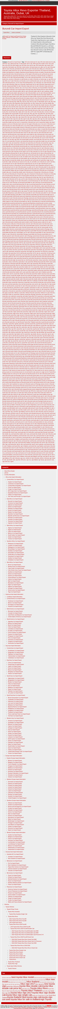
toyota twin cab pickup (42, 387)
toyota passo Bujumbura (8, 354)
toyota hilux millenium (13, 292)
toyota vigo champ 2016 (34, 392)
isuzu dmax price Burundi (13, 129)
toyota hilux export (6, 282)
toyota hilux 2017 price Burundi (27, 246)
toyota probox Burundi (20, 363)
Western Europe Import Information (16, 832)
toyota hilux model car (7, 294)
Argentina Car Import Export (15, 621)
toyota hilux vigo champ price (23, 332)
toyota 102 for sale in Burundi (21, 189)
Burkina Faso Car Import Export (16, 566)
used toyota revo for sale (11, 453)
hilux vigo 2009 (39, 113)
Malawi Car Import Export (15, 512)
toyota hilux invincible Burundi (23, 291)
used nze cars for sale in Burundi (39, 415)
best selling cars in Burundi (43, 68)
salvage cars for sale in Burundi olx (18, 180)
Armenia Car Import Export (15, 720)
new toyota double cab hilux (26, 139)
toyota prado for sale (43, 358)
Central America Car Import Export (16, 598)
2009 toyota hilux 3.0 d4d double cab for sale (21, 63)
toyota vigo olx (13, 397)
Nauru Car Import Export (14, 880)
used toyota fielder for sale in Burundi (40, 427)
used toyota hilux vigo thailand (35, 446)
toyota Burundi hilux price (8, 208)
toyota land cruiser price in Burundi (37, 348)
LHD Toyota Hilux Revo (15, 922)
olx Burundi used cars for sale (14, 156)
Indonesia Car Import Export (15, 701)
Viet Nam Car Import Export (15, 715)
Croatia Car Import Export (15, 808)
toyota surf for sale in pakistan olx (10, 384)
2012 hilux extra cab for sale (28, 65)
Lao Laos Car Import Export (15, 703)
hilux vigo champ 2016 (32, 117)
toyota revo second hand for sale (27, 372)
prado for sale (47, 167)
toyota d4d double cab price (32, 225)
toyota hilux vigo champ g (8, 332)
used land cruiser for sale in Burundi (19, 413)
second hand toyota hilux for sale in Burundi (39, 184)
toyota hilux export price (18, 282)
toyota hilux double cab (12, 267)
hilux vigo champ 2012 (21, 117)
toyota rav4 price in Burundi (17, 368)
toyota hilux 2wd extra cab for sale (16, 248)
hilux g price (28, 108)
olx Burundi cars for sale (37, 153)
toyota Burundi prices (49, 211)
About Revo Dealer (9, 471)
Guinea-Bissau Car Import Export (17, 577)
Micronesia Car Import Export (14, 873)
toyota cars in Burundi (17, 220)
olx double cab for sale (28, 156)
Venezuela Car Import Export (15, 643)
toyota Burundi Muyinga (25, 210)
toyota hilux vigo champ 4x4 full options (44, 330)
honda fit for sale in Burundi (26, 120)
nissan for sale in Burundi (42, 148)
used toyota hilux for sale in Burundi (45, 435)
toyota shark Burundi (21, 377)
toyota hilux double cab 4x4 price (19, 270)
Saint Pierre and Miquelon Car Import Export (20, 615)
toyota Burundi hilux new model (45, 206)
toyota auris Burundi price (48, 196)
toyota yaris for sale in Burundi (14, 403)
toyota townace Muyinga (14, 387)
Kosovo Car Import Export (15, 815)
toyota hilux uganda (13, 323)
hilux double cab (7, 979)
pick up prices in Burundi (13, 165)
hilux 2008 (16, 101)
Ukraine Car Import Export (15, 777)
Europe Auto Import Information (14, 755)
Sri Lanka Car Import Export (15, 692)
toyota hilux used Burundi (36, 323)
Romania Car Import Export (15, 771)
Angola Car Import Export (15, 482)
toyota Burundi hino (20, 208)
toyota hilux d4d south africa (40, 263)
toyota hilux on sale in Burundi (18, 298)
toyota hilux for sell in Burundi (9, 289)
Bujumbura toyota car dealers (36, 72)
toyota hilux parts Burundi (32, 298)
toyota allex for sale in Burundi (45, 191)
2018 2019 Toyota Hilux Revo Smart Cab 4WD (24, 943)
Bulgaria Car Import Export (15, 762)
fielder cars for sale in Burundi (40, 93)
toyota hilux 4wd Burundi (24, 249)
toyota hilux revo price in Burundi (33, 308)
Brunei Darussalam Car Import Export (18, 697)
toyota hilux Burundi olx (22, 258)
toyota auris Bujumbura (25, 196)
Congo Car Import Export (14, 489)
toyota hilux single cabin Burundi (38, 315)
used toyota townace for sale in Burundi (22, 454)
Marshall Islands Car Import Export (17, 879)
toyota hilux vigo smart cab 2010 (36, 341)
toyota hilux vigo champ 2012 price (10, 330)
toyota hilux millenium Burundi (26, 292)
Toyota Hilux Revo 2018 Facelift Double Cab (22, 928)
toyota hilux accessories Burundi (24, 255)
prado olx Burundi (29, 168)
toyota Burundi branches (16, 203)
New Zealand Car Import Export (16, 858)
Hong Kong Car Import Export (16, 664)
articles (6, 472)
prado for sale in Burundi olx (17, 168)
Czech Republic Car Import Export (17, 764)
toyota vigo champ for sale (13, 394)
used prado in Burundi (12, 418)
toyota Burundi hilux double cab (13, 206)
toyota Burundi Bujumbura (29, 203)
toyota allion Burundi (19, 192)
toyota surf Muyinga (35, 384)
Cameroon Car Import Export (15, 483)
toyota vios (9, 399)
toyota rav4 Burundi (41, 366)
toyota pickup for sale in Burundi (46, 354)
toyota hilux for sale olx (48, 287)
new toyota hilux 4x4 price (13, 141)
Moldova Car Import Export (15, 767)
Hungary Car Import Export (15, 766)
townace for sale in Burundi (18, 187)
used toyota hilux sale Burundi (28, 441)
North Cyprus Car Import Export (16, 738)
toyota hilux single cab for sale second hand (34, 313)
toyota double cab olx (47, 227)
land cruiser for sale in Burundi (38, 132)
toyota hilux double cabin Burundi (14, 277)
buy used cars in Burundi (29, 75)
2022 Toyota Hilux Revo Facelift (17, 920)
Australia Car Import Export (15, 856)
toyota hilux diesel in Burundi (34, 265)
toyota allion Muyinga (9, 194)
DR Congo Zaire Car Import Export (17, 491)
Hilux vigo (32, 113)
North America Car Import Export (15, 608)
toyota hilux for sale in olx (36, 287)
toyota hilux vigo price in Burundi (28, 339)
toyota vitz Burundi (28, 399)
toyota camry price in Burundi (41, 217)
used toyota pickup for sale (20, 449)
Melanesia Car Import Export (14, 861)
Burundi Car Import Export (15, 28)
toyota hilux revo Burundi (12, 306)
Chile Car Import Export (14, 627)
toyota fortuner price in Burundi (15, 237)
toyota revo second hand (12, 372)
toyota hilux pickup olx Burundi (38, 303)
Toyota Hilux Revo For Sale (25, 306)
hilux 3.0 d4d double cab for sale (42, 101)
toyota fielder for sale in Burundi (43, 232)
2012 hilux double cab (15, 65)
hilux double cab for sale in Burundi (29, 105)
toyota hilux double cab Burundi (35, 270)
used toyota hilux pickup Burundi (43, 439)
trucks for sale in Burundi (41, 403)
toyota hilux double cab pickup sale (40, 273)
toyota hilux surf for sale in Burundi (10, 320)
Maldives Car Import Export (15, 687)
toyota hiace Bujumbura (19, 239)
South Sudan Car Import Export (16, 535)
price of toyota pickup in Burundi (10, 175)
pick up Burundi (26, 163)
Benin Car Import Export (14, 564)
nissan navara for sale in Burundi (15, 149)
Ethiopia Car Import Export (15, 508)
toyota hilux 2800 (39, 246)
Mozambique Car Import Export (16, 549)
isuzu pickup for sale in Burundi (18, 130)
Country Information (9, 474)
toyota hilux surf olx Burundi (40, 320)
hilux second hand (10, 111)
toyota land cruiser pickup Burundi (26, 346)
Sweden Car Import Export (15, 796)
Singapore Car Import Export (15, 710)
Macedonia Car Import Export (16, 817)
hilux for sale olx (11, 108)
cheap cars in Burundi (19, 84)
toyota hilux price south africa (40, 304)
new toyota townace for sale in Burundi (23, 144)
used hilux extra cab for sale (40, 409)
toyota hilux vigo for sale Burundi (10, 335)
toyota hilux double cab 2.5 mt (26, 267)
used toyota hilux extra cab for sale (26, 435)
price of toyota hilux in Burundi (38, 172)
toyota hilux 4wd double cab (37, 249)
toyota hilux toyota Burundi (41, 322)
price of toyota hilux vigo (20, 174)
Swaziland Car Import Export (15, 556)
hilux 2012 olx (30, 101)
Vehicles (6, 904)
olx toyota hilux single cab (45, 160)
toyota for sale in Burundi (13, 236)
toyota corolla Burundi (15, 222)
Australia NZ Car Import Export (15, 854)
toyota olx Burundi (39, 353)
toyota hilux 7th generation (8, 255)
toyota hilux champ (37, 260)
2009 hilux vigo (6, 63)
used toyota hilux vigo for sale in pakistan (33, 444)
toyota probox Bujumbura (8, 363)
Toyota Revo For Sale (31, 370)
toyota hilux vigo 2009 (46, 325)
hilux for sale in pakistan (23, 979)
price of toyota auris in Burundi (36, 170)
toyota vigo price (22, 397)
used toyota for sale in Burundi (39, 428)
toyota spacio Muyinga (37, 378)
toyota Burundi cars (15, 205)
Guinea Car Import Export (15, 575)
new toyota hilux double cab (40, 141)
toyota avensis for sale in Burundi (22, 199)
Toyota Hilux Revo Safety (16, 954)
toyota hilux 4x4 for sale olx (33, 253)
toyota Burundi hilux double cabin (29, 206)
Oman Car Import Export (14, 740)
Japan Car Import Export (14, 666)
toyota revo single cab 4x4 (42, 372)
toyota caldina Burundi (40, 215)
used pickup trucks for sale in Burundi (16, 416)
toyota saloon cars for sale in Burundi (42, 375)
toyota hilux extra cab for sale (33, 284)
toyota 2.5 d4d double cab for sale (15, 191)
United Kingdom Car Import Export (17, 798)
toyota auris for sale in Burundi (9, 198)
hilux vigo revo (41, 118)
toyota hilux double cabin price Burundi (37, 279)
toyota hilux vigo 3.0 (21, 329)
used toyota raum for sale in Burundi (39, 451)
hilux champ (36, 103)
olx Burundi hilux (47, 153)
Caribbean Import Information (14, 596)
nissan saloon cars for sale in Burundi (28, 151)
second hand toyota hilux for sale (20, 184)
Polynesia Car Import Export (14, 887)
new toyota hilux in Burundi (18, 143)
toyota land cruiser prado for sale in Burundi (17, 348)
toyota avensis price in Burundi (38, 199)
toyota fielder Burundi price (47, 230)
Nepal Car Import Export (14, 689)
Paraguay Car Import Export (15, 636)
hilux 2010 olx (23, 101)
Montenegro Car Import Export (16, 821)
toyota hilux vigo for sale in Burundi (27, 335)
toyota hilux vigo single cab (19, 995)
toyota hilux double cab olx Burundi (22, 273)
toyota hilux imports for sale (36, 289)
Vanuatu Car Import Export (15, 870)
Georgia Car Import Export (15, 728)
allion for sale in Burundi (8, 68)
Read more (7, 57)
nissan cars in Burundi (12, 148)
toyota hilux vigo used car (15, 342)
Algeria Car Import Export (15, 527)
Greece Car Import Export (15, 812)
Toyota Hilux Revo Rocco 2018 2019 (20, 945)
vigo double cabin (11, 459)
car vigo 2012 (50, 79)
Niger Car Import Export (14, 584)
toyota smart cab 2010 (14, 378)
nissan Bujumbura (6, 146)
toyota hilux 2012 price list (22, 244)
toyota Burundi (6, 203)
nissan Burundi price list (36, 146)
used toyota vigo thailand (31, 456)
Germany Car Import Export (15, 840)
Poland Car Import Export (15, 769)
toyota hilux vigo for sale (47, 334)
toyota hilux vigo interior (14, 337)
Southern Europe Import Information (16, 800)
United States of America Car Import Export (19, 616)
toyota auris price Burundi (35, 198)
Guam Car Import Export (14, 875)
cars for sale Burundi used (32, 81)
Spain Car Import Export (14, 830)
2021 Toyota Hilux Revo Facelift (17, 919)
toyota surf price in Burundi (47, 384)
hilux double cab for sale (14, 105)
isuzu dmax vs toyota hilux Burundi (43, 129)
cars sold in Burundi (46, 82)
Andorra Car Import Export (15, 804)
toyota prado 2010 (9, 358)
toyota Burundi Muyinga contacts (40, 210)
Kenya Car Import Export (14, 510)
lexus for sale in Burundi (14, 137)
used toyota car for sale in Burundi (15, 423)
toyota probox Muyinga (32, 363)
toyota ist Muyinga (22, 344)
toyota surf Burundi (21, 382)
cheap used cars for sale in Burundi (35, 86)
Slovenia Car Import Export (15, 828)
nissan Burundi (15, 146)
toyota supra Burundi (10, 382)
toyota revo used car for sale (14, 373)
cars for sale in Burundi (45, 81)
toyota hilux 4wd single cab (27, 251)
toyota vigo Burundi (49, 391)
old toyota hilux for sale (16, 153)
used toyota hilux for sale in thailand (31, 437)
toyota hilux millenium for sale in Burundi (44, 292)
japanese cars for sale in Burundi (34, 130)
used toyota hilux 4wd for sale (9, 432)
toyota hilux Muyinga (30, 294)
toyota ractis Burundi (44, 363)
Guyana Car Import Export (15, 634)
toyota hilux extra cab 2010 (31, 282)
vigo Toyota (41, 459)
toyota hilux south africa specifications (37, 316)
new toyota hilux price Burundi (32, 143)
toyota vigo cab (6, 392)
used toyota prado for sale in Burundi (21, 451)
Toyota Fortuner (12, 968)
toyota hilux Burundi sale (48, 258)
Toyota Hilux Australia (14, 911)
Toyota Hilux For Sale (46, 284)
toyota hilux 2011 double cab (47, 242)
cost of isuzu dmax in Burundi (29, 87)
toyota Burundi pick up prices (24, 211)
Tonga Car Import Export (14, 898)
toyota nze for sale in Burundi (17, 353)
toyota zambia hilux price (28, 403)
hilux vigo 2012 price (21, 115)
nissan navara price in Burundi (30, 149)
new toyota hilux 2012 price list (41, 139)
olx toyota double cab (24, 158)
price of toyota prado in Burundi (26, 175)
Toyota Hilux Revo (13, 916)
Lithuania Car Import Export (15, 792)
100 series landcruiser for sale (32, 62)
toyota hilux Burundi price (35, 258)
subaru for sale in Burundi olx (33, 186)
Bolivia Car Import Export (14, 623)
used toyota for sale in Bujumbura (22, 428)
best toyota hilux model (23, 977)
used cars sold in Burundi (42, 406)
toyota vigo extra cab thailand (29, 396)
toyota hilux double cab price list (19, 275)
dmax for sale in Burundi (47, 89)
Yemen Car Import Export (14, 753)
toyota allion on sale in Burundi (22, 194)
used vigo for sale (47, 456)
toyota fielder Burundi (35, 230)
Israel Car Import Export (14, 731)
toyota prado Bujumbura (21, 358)
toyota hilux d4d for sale (46, 261)
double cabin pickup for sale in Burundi (23, 93)
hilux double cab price (44, 105)
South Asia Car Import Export (14, 676)
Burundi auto (48, 72)
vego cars (22, 458)
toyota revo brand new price (18, 370)
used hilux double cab (12, 409)
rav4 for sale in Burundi (26, 179)
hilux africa (9, 103)
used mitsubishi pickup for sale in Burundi (38, 413)
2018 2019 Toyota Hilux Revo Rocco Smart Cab (24, 948)
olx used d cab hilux (50, 161)
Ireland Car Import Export (14, 789)
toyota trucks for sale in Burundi (28, 387)
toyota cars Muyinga (28, 220)
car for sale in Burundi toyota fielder (15, 77)
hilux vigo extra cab (15, 118)
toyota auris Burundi (36, 196)
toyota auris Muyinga (23, 198)
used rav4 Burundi (22, 418)
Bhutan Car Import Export (15, 682)
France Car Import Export (14, 838)
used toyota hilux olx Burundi (27, 439)
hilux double (48, 103)
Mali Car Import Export (14, 581)
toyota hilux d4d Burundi (34, 261)
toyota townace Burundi (18, 385)
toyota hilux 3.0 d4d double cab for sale (35, 248)
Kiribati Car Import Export (14, 877)
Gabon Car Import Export (14, 494)
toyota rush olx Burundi (26, 375)
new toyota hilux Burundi (26, 141)
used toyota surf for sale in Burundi (44, 453)
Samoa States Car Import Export (16, 894)
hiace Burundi (10, 101)
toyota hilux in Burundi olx (8, 291)
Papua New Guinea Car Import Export (18, 867)
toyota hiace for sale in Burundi (43, 239)
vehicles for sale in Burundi (32, 458)
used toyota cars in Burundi (41, 425)
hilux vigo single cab (50, 118)
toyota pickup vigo (19, 356)
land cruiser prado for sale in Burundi (33, 134)
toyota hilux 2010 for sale (19, 242)
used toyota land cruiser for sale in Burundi (12, 447)
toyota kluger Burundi (32, 344)
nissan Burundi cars (25, 146)
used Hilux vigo (9, 411)
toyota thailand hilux (7, 385)
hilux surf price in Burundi (48, 111)
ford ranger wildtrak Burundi (23, 99)
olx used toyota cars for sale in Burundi (12, 163)
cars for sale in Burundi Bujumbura (24, 82)
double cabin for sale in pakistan (41, 91)
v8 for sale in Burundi (14, 458)
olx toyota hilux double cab (15, 160)
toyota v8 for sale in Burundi (12, 389)
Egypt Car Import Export (14, 529)
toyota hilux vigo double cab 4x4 (16, 334)
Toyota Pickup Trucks (12, 909)
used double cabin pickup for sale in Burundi (32, 408)
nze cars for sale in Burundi (44, 151)
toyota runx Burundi (26, 373)
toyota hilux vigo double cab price (33, 334)
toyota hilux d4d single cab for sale (23, 263)
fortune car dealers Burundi (37, 99)
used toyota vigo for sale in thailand (15, 456)
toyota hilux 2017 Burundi (13, 246)
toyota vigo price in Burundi (33, 397)
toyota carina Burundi (16, 218)
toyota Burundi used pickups (16, 215)
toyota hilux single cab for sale (30, 311)
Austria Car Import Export (14, 835)
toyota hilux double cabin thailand (46, 280)
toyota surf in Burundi (24, 384)
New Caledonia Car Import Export (17, 865)
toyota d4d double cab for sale (18, 225)
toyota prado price (46, 360)
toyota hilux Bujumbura (25, 256)
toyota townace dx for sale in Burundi (34, 385)
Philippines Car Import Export (16, 708)
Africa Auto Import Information (13, 477)
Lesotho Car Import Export (15, 545)
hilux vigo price (33, 118)
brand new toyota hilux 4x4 (35, 70)
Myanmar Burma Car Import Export (17, 706)
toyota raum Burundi (12, 365)
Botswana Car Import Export (15, 543)
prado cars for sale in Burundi (35, 167)
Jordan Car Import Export (14, 733)
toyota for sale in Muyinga (26, 236)
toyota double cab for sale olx (34, 227)
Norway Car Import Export (15, 794)
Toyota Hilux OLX (32, 296)
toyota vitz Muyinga (38, 399)
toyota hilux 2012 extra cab (9, 244)
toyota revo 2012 (34, 368)
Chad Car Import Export (14, 487)
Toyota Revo (6, 32)
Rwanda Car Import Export (15, 517)
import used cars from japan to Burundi (27, 124)
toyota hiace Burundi (30, 239)
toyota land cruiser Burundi (44, 344)
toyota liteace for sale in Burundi (37, 349)
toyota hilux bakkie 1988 (48, 255)
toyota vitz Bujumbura (18, 399)
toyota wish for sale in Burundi (24, 401)
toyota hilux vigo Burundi (33, 329)
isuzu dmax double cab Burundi (32, 125)
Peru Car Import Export (14, 637)
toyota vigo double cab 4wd (15, 396)
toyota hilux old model (22, 296)
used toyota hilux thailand (24, 442)
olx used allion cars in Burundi (37, 161)
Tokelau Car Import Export (15, 896)
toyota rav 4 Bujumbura (30, 366)
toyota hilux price (14, 304)
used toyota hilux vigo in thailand (20, 446)
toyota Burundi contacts (41, 205)
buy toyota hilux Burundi (17, 75)
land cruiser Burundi (15, 132)
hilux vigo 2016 (30, 115)
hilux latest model (35, 108)
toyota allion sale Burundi (13, 196)
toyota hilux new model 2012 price (44, 294)
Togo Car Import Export (14, 592)
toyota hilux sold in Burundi (20, 316)
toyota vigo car (14, 392)
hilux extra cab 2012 (11, 106)
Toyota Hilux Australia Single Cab (18, 914)
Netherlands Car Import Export (16, 847)
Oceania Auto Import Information (14, 851)
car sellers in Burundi (33, 79)
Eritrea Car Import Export (14, 506)
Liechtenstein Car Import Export (16, 842)
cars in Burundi (37, 82)
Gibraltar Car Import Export (15, 810)
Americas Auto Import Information (14, 594)
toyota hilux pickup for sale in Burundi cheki (17, 301)
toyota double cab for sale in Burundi (17, 227)
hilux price (35, 110)
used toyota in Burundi (49, 446)
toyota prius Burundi (33, 361)
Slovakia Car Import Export (15, 775)
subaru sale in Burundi (46, 186)
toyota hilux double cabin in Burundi (19, 279)
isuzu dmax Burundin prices (17, 125)
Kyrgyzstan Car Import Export (16, 652)
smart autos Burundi (20, 186)
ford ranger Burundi (35, 94)
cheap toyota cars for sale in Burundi (35, 84)
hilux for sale (31, 106)
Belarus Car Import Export (15, 760)
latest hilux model (44, 136)
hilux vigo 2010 (46, 113)
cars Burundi (22, 81)
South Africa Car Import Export (16, 554)
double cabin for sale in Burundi (25, 91)
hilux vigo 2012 (11, 115)
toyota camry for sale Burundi (14, 217)
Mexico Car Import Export (15, 602)
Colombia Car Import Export (15, 628)
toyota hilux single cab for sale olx (15, 313)
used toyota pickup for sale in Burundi (37, 449)
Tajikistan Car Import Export (15, 654)
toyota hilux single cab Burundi (14, 311)
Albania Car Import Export (15, 802)
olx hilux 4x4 (37, 156)
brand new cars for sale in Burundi (20, 70)
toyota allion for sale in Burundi (32, 192)
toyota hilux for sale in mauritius (21, 287)
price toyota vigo (34, 177)
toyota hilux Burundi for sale (9, 258)
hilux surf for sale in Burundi (34, 111)
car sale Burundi (23, 79)
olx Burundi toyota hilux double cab (18, 155)
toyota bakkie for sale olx (25, 201)
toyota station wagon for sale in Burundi (18, 380)
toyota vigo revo (44, 397)
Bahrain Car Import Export (15, 724)
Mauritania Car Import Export (15, 582)
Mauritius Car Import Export (15, 514)
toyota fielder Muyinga (22, 234)
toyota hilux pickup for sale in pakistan (38, 301)
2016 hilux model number (23, 67)
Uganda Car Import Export (15, 523)
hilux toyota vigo (25, 113)
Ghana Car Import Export (14, 573)
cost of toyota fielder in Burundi (44, 87)
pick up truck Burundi (24, 165)
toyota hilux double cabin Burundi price (31, 277)
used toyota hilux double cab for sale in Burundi (41, 434)
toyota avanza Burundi (47, 198)
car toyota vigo (42, 79)
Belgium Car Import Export (15, 836)
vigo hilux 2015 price (21, 459)
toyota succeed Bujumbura (34, 380)
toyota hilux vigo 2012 (27, 327)
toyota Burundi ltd (14, 210)
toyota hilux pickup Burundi (33, 299)
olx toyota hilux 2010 (35, 158)
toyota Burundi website (29, 215)
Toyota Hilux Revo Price (19, 308)
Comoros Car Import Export (15, 503)
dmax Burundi (37, 89)
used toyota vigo (37, 454)
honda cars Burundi (14, 120)
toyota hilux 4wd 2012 (12, 249)
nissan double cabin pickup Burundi (27, 148)
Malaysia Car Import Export (15, 705)
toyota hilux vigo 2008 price (34, 325)
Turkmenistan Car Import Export (16, 656)
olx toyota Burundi (13, 158)
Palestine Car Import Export (15, 742)
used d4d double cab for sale (14, 408)
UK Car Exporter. (39, 1008)
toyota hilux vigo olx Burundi (41, 337)
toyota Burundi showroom (25, 213)
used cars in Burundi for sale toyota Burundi (24, 406)
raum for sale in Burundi (45, 177)
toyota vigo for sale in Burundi (44, 396)
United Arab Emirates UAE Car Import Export (20, 751)
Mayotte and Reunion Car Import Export (18, 515)
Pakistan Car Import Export (15, 691)
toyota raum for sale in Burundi (25, 365)
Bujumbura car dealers (14, 72)
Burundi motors (10, 74)
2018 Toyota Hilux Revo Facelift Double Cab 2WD (25, 931)
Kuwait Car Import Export (14, 735)
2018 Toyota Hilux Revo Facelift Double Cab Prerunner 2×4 (28, 934)
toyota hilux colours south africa (10, 261)
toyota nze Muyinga (30, 353)
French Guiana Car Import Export (17, 632)
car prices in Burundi (14, 79)
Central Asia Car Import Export (15, 648)
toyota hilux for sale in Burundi (22, 285)
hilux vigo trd (5, 120)
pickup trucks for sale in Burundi (15, 167)
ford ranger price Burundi (49, 98)
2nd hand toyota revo (35, 67)
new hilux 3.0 (5, 139)
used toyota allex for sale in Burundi (39, 420)
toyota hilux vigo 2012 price (39, 327)
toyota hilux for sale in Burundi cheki (39, 285)
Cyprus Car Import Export (15, 726)
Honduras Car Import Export (15, 601)
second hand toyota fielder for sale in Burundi (29, 182)
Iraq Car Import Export (14, 729)
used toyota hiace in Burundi (36, 430)
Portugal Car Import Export (15, 822)
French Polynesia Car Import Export (17, 891)
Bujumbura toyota (24, 72)
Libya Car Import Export (14, 531)
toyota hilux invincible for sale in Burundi (40, 291)
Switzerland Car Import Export (16, 849)
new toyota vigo (37, 144)
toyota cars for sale (27, 218)
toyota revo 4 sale (6, 370)
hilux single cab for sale (21, 111)
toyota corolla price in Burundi (14, 223)
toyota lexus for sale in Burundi (20, 349)
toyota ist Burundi (12, 344)
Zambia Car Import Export (15, 558)
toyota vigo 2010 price (30, 391)
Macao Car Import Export (14, 670)
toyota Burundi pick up (11, 211)
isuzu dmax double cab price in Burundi (20, 127)
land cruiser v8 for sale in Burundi (14, 136)
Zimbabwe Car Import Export (15, 560)
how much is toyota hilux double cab (42, 122)
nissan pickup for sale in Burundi (10, 151)
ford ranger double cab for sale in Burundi (17, 96)
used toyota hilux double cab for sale (20, 434)
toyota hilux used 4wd (24, 323)
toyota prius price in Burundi (46, 361)
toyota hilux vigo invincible (27, 337)
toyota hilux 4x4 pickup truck (48, 253)
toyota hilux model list (19, 294)
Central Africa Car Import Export (15, 479)
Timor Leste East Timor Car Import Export (19, 714)
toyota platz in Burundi (40, 356)
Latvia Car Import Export (14, 790)
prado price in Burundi (45, 168)
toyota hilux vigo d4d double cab (38, 332)
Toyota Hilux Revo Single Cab (17, 955)
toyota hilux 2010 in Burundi (33, 242)
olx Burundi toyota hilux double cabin (36, 155)
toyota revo (27, 368)
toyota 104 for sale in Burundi (36, 189)
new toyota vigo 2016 (47, 144)
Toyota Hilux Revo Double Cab (17, 950)
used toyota (10, 420)
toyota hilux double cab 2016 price (22, 268)
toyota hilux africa (36, 255)
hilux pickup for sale (12, 110)
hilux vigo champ (11, 117)
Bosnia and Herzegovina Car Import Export (19, 806)
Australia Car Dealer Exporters (35, 1007)
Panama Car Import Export (15, 606)
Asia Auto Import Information (13, 645)
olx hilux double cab (46, 156)
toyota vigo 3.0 (40, 391)
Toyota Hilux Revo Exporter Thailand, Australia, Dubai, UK (27, 12)
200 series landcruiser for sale (47, 62)
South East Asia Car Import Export (16, 695)
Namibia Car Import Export (15, 550)
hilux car (30, 103)
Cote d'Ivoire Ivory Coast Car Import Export (19, 570)
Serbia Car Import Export (14, 826)
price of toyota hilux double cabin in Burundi (19, 172)
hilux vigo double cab (44, 117)
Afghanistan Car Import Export (16, 678)
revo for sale (36, 179)
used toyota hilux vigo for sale (15, 444)
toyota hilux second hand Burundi (23, 310)
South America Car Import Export (15, 619)
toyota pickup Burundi (32, 354)
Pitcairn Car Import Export (15, 893)
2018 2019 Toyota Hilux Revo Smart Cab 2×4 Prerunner (27, 941)
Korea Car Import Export (14, 668)
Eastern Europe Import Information (16, 758)
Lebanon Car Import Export (15, 737)
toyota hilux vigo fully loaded (43, 335)
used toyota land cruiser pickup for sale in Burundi (36, 447)
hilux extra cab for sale (21, 106)
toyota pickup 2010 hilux (21, 354)
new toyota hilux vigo (46, 143)
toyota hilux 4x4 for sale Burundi (18, 253)
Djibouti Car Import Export (15, 505)
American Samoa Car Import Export (17, 889)
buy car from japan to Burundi (29, 74)
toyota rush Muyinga (15, 375)
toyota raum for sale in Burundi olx (41, 365)
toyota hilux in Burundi (49, 289)
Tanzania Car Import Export (15, 521)
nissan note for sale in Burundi (46, 149)
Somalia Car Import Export (15, 519)
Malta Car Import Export (14, 819)
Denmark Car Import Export (15, 781)
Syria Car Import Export (14, 747)
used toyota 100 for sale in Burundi (21, 420)
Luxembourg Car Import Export (16, 844)
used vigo (39, 456)
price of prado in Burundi (23, 170)
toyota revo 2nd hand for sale (46, 368)
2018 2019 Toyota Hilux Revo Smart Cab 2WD (24, 939)
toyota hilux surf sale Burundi (17, 322)
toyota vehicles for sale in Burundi (16, 391)
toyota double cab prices (8, 229)
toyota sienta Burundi (32, 377)
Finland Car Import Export (15, 785)
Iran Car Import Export (14, 685)
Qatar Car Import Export (14, 744)
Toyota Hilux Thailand (29, 322)
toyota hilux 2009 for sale (44, 241)
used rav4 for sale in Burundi (35, 418)
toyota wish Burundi (11, 401)
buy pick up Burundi (42, 74)
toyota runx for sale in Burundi (39, 373)
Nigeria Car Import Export (15, 586)
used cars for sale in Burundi (44, 404)
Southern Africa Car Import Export (16, 541)
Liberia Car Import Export (14, 579)
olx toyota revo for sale (23, 161)
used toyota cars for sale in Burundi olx (23, 425)
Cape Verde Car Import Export (16, 568)
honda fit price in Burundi (39, 120)
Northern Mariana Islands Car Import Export (19, 882)
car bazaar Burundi (40, 75)
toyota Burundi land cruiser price (43, 208)
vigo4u (12, 461)
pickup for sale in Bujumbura (37, 165)
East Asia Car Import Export (14, 660)
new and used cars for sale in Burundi (29, 137)
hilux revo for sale (42, 110)
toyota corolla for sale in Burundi (29, 222)
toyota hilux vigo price (14, 339)
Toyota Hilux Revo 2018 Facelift (17, 924)
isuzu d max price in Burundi (45, 124)
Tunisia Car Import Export (15, 538)
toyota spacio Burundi (25, 378)
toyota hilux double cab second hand (36, 275)
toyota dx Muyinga (44, 229)
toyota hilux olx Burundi (43, 296)
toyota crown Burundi (43, 223)
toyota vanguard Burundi (25, 389)
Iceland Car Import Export (15, 787)
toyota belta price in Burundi (38, 201)
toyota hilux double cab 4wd (38, 268)
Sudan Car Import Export (14, 537)
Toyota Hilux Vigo (11, 325)
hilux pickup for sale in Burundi (24, 110)
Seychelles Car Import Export (16, 552)
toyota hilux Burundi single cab (9, 260)
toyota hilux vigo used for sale (29, 342)
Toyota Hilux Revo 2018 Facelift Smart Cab (22, 937)
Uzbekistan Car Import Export (16, 657)
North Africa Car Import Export (15, 525)
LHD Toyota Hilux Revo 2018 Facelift (20, 926)
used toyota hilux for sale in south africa (12, 437)
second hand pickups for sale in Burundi (38, 180)
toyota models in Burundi (16, 351)
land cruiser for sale (25, 132)
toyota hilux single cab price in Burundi (20, 315)
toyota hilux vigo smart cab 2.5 (20, 341)
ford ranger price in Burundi (9, 99)
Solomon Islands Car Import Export (17, 868)
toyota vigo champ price (27, 394)
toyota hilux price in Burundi (25, 304)
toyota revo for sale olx (42, 370)
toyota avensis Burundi (8, 199)
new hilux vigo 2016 (14, 139)
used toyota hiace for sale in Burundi (20, 430)
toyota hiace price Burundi (16, 241)
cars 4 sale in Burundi (13, 81)
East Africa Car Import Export (14, 498)
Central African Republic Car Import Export (19, 485)
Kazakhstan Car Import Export (16, 650)
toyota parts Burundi (50, 353)
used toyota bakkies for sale (40, 422)
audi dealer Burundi (19, 68)
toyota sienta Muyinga (43, 377)
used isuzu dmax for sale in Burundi (34, 411)
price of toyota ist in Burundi (33, 174)
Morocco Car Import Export (15, 533)
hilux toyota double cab (15, 113)
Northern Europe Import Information (16, 779)
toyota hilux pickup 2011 (21, 299)
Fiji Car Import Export (13, 863)
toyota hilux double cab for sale (17, 272)
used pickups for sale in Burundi (34, 416)
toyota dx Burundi (35, 229)
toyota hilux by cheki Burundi (25, 260)
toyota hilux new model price (9, 296)
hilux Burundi (24, 103)
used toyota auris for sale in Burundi (23, 422)
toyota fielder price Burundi (34, 234)
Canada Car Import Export (15, 613)
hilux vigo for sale (25, 118)
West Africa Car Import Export (15, 562)
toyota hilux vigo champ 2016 (27, 330)
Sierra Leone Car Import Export (16, 590)
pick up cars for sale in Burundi (38, 163)
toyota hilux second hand (8, 310)
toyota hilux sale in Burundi (48, 308)
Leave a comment (16, 32)
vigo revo (28, 459)
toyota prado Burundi (32, 358)
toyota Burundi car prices (42, 203)
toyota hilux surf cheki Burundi (29, 318)
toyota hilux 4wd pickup (14, 251)
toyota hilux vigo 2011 (15, 327)
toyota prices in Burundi (22, 361)
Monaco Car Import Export (15, 845)
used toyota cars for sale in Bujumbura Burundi (35, 423)
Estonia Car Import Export (15, 783)
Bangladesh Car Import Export (16, 680)
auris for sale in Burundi (30, 68)
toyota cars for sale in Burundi (39, 218)
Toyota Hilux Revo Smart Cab (17, 957)
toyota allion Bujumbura (8, 192)
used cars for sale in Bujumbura (28, 404)
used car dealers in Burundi (13, 404)
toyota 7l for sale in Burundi (30, 191)
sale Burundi (43, 179)
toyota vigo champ (22, 392)
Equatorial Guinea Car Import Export (17, 492)
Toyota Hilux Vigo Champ (46, 329)
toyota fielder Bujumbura (24, 230)
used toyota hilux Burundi (41, 432)
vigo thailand (35, 459)
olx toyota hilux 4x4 (45, 158)
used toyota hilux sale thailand (44, 441)
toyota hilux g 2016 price (23, 289)
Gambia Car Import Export (15, 572)
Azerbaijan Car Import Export (15, 722)
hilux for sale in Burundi (40, 106)
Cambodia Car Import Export (15, 699)
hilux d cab (42, 103)
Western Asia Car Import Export (15, 718)
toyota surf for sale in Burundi (47, 382)
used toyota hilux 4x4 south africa (26, 432)
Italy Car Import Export (14, 813)
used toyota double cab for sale (23, 427)
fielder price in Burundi (24, 94)
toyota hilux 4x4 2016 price (41, 251)
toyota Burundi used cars (38, 213)
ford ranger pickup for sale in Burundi (33, 98)
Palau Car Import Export (14, 884)
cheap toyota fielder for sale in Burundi (16, 86)
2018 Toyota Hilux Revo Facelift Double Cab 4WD (25, 932)
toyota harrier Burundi (41, 237)
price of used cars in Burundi (23, 177)
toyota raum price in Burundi (17, 366)
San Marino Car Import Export (16, 824)
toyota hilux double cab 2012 (41, 267)
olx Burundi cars (26, 153)
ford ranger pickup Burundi (16, 98)
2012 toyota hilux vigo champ (43, 65)
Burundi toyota (18, 74)
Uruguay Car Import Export (15, 641)
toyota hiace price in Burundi (30, 241)
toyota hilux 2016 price (35, 244)
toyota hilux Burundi (36, 256)
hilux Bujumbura (16, 103)
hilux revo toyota (23, 982)
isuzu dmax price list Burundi (27, 129)
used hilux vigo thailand (19, 411)
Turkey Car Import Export (14, 749)
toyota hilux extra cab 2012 (44, 282)
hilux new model (44, 108)
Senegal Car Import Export (15, 588)
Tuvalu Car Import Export (14, 900)
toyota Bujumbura (50, 201)
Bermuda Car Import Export (15, 611)
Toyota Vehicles (10, 906)
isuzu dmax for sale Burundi (37, 127)
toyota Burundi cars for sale (28, 205)
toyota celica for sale (39, 220)
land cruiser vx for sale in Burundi (31, 136)
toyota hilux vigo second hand (43, 339)
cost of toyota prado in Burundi (22, 89)
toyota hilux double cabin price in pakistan (27, 280)
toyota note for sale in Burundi (38, 351)
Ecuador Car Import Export (15, 630)
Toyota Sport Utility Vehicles (14, 966)
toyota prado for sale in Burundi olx (20, 360)
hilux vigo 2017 (48, 115)
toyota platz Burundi (30, 356)
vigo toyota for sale (49, 459)
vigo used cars (6, 461)
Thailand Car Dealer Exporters (18, 1007)
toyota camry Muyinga (27, 217)
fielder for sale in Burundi (13, 94)
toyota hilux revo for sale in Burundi (41, 306)
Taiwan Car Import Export (15, 673)
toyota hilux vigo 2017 (10, 329)
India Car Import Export (14, 683)
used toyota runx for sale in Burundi (26, 453)
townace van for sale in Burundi (33, 187)
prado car (25, 167)
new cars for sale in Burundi (46, 137)
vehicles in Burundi (44, 458)
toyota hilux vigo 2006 (21, 325)
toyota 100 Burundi (46, 187)
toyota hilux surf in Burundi (26, 320)
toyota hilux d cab (23, 261)
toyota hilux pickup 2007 (8, 299)
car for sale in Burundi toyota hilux (33, 77)
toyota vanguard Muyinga (38, 389)
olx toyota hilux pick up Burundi (30, 160)
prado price (36, 168)
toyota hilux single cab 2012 (39, 310)
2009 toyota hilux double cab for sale (42, 63)
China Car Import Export (14, 662)
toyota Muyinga (27, 351)
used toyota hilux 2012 (49, 430)
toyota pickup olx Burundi (8, 356)
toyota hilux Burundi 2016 (47, 256)
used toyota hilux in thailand (12, 439)
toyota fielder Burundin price (9, 232)
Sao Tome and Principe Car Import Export (19, 496)
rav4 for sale (17, 179)
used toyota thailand (7, 454)
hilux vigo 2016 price (39, 115)
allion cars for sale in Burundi (48, 67)
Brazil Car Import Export (14, 625)
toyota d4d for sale (44, 225)
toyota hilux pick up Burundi (45, 298)
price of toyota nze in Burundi (48, 174)
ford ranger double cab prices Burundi (37, 96)
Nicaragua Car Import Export (15, 604)
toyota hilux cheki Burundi (49, 260)
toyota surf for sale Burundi (32, 382)
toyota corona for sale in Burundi (30, 223)
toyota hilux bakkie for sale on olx (10, 256)
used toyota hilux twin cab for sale (39, 442)
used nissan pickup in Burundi (22, 415)
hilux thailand (5, 113)
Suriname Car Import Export (15, 639)
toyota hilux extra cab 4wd (19, 284)
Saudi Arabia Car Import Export (16, 746)
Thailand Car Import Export (15, 712)
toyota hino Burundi (42, 342)
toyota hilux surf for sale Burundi (45, 318)
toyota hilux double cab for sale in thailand (36, 272)
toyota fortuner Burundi (38, 236)
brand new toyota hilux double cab (40, 977)
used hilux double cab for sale (25, 409)
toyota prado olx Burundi (35, 360)
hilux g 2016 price (20, 108)
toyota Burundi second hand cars (10, 213)
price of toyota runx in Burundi (42, 175)
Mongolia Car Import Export (15, 671)
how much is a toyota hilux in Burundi (23, 122)
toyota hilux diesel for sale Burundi (18, 265)
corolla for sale (18, 87)
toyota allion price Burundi (37, 194)
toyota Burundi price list (37, 211)
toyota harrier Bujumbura (30, 237)
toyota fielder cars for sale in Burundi (26, 232)
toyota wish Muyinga (37, 401)
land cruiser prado (18, 134)
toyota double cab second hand (22, 229)
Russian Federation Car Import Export (18, 773)
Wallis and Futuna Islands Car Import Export (19, 902)
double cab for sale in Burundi (9, 91)
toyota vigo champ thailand (39, 394)
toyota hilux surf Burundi (15, 318)
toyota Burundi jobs (30, 208)
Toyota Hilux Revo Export (16, 952)
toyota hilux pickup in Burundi (23, 303)
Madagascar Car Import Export (16, 547)
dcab (32, 89)
